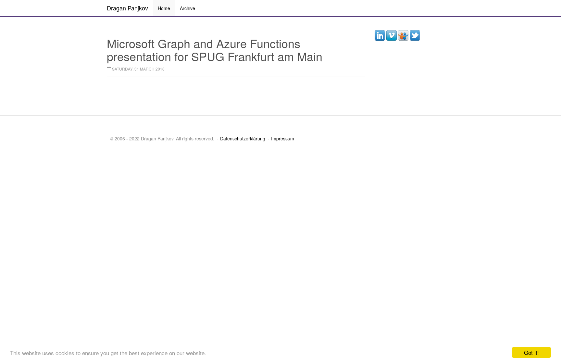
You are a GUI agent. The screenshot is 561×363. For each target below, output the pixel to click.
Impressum (282, 138)
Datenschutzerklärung (242, 138)
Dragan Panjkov (127, 8)
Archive (187, 8)
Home (164, 8)
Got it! (531, 352)
